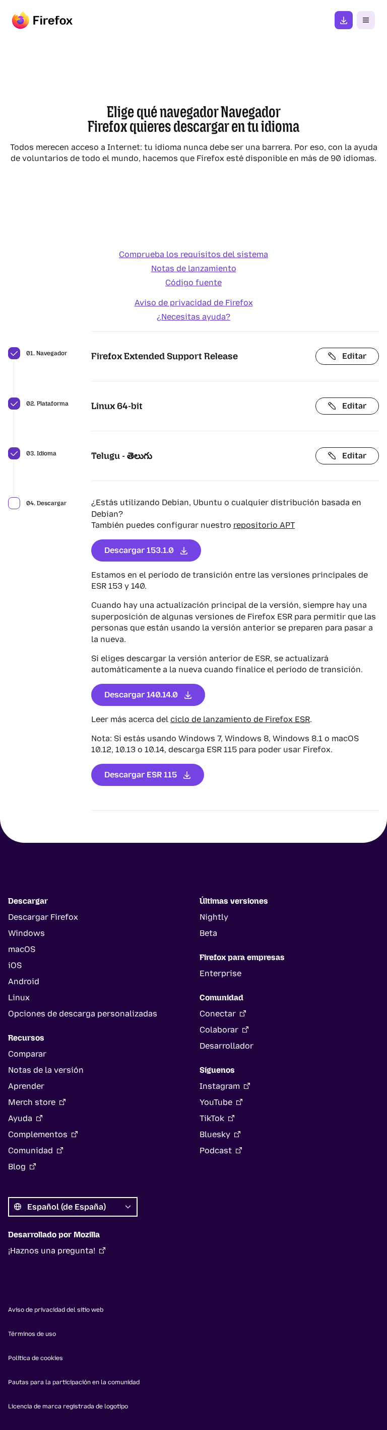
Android (23, 981)
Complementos (38, 1134)
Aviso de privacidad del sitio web (55, 1309)
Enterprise (220, 973)
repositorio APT (264, 525)
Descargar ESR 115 (140, 774)
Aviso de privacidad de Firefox (194, 302)
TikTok (212, 1118)
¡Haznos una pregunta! (51, 1250)
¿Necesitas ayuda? (193, 317)
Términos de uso (32, 1333)
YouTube (216, 1102)
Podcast (216, 1150)
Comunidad (30, 1150)
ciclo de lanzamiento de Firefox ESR (240, 719)
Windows (26, 933)
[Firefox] (42, 20)
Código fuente (193, 282)
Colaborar (219, 1030)
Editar (354, 356)
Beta (208, 933)
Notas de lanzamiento (193, 268)
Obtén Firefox (344, 20)
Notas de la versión (46, 1070)
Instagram (220, 1086)
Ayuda (20, 1118)
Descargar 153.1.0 (139, 550)
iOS (15, 965)
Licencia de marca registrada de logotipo (68, 1406)
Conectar (218, 1013)
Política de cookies (35, 1358)
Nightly (214, 917)
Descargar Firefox (43, 917)
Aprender (26, 1086)
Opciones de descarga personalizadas (82, 1013)
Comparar (27, 1054)
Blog (17, 1166)
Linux (19, 997)
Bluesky (215, 1134)
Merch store (31, 1102)
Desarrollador (226, 1046)
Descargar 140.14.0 (141, 694)
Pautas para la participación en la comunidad (74, 1382)
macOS (21, 949)
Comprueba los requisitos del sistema (193, 254)
